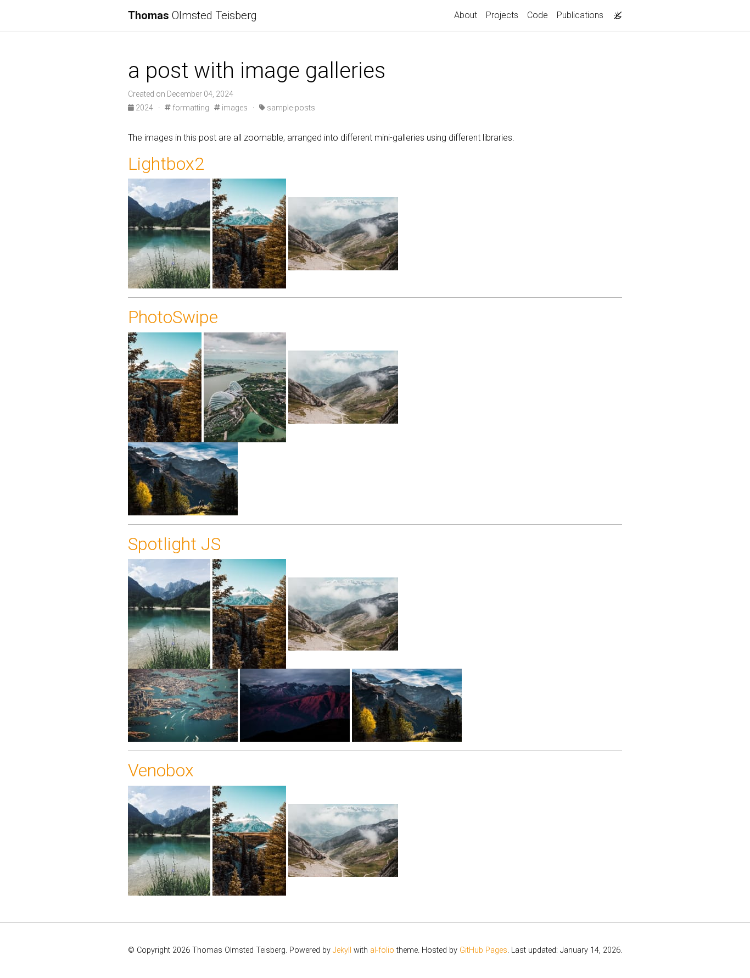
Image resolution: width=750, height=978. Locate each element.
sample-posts (290, 107)
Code (537, 15)
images (234, 107)
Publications (580, 15)
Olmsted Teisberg (192, 15)
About (465, 15)
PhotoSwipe (173, 317)
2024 (144, 107)
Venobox (161, 770)
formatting (190, 107)
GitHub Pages (483, 950)
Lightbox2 (166, 163)
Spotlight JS (174, 544)
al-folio (382, 950)
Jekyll (342, 950)
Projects (502, 15)
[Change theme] (615, 12)
